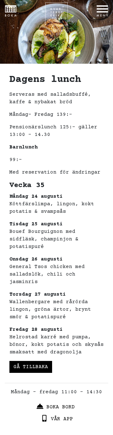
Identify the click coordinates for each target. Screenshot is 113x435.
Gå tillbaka (30, 367)
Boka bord (60, 407)
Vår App (62, 419)
